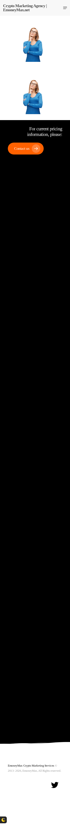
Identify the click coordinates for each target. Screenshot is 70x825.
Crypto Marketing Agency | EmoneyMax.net (25, 8)
